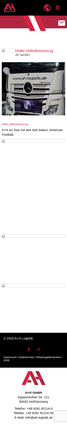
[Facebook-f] (28, 349)
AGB (6, 360)
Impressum (10, 357)
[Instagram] (38, 349)
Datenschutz (26, 357)
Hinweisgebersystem (48, 357)
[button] (57, 8)
